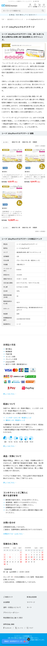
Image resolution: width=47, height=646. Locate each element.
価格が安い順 (16, 142)
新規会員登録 (32, 597)
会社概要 (6, 602)
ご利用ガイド (8, 597)
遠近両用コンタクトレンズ (15, 19)
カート (29, 607)
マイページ (31, 602)
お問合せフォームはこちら (13, 534)
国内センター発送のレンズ (15, 420)
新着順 (35, 142)
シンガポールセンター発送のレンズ (18, 418)
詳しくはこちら (9, 394)
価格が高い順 (26, 142)
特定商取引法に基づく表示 (13, 618)
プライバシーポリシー (11, 612)
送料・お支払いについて (12, 607)
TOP (3, 19)
